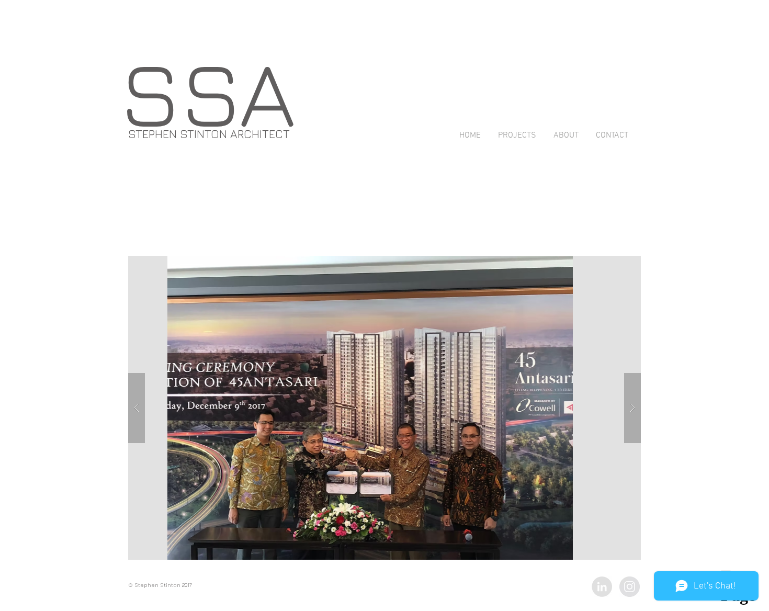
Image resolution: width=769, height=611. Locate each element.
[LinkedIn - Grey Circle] (602, 586)
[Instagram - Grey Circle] (629, 586)
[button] (477, 408)
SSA (208, 92)
